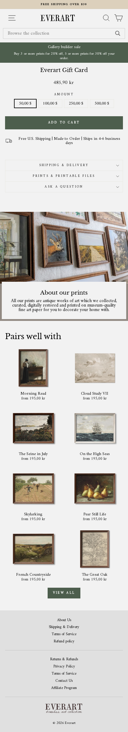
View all (64, 593)
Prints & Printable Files (64, 176)
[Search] (118, 33)
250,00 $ (76, 103)
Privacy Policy (64, 667)
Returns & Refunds (64, 659)
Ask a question (64, 187)
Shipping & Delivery (64, 165)
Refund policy (64, 641)
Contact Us (64, 681)
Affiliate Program (64, 688)
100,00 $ (50, 103)
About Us (64, 620)
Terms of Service (64, 634)
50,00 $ (25, 103)
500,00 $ (102, 103)
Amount (64, 94)
